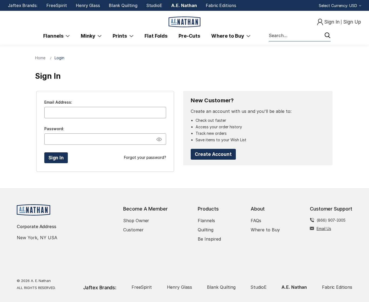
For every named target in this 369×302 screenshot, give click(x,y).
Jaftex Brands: (23, 5)
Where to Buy (228, 36)
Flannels (54, 36)
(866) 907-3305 (331, 220)
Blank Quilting (123, 5)
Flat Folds (156, 36)
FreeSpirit (56, 5)
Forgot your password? (145, 157)
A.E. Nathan (184, 5)
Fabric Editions (221, 5)
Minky (89, 36)
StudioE (154, 5)
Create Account (213, 154)
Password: (54, 128)
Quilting (205, 229)
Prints (121, 36)
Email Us (324, 228)
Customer (133, 229)
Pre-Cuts (189, 36)
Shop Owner (136, 220)
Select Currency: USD (338, 5)
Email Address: (58, 102)
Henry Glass (88, 5)
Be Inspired (209, 239)
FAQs (256, 220)
